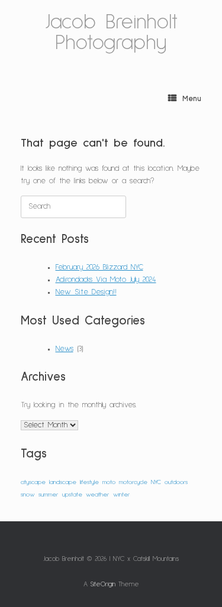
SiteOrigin (103, 584)
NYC (156, 482)
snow (28, 495)
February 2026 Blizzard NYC (99, 267)
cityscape (33, 482)
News (64, 349)
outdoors (176, 482)
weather (98, 495)
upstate (72, 495)
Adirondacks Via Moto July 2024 (106, 280)
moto (108, 482)
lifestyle (89, 482)
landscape (62, 482)
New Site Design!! (86, 292)
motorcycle (133, 482)
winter (121, 495)
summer (48, 495)
